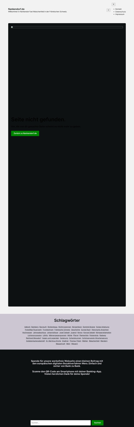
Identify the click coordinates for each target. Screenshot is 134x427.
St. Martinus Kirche (53, 341)
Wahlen (85, 341)
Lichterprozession (35, 335)
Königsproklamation (103, 333)
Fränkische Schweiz (62, 330)
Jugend (73, 333)
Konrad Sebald (89, 333)
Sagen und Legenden (50, 338)
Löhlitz (45, 335)
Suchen (97, 423)
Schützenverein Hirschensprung (95, 338)
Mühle (69, 335)
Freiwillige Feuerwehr (33, 330)
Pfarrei (75, 335)
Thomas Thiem (75, 341)
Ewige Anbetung (102, 327)
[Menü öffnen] (108, 10)
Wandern (103, 341)
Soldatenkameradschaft (35, 341)
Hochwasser (27, 333)
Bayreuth (43, 327)
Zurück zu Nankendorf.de (25, 133)
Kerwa (79, 333)
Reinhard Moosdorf (33, 338)
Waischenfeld (94, 341)
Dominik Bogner (89, 327)
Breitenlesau (53, 327)
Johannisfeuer (52, 333)
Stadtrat (65, 341)
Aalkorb (27, 327)
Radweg (103, 335)
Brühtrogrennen (65, 327)
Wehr (68, 344)
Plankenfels (84, 335)
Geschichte (75, 330)
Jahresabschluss (39, 333)
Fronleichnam (48, 330)
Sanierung (64, 338)
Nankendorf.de (16, 9)
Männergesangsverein (57, 335)
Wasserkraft (60, 344)
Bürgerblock (77, 327)
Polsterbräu (94, 335)
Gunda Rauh (86, 330)
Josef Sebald (64, 333)
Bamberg (34, 327)
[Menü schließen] (113, 4)
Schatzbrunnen (75, 338)
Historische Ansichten (100, 330)
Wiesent (74, 344)
